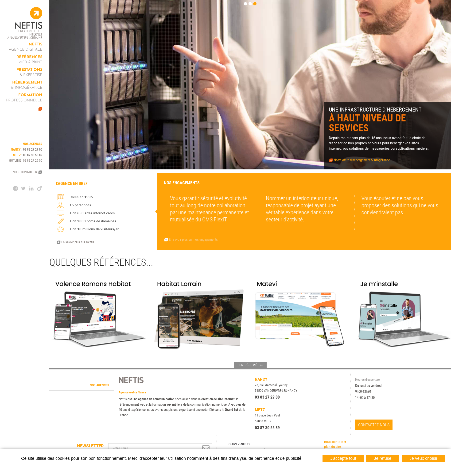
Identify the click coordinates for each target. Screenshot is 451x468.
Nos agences (99, 385)
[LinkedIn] (31, 188)
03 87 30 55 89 (32, 155)
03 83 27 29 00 (32, 149)
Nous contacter (25, 172)
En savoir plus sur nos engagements (193, 239)
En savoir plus (68, 163)
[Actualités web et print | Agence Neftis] (27, 109)
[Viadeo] (39, 188)
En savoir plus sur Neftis (77, 242)
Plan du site (332, 446)
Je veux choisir (423, 458)
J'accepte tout (343, 458)
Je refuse (382, 458)
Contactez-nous (373, 424)
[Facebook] (15, 188)
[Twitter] (23, 188)
